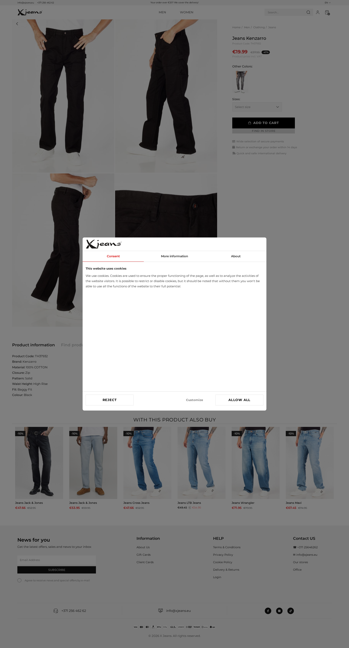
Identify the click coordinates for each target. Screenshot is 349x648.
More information (174, 256)
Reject (110, 400)
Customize (194, 400)
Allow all (239, 400)
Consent (113, 256)
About (236, 256)
